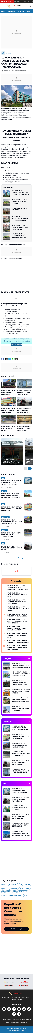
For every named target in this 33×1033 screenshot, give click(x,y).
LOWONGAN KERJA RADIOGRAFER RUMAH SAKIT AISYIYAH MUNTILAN (8, 392)
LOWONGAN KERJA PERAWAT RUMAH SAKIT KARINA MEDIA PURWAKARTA (8, 410)
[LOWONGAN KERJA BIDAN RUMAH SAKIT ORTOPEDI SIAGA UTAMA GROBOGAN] (28, 493)
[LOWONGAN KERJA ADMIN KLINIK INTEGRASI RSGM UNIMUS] (6, 709)
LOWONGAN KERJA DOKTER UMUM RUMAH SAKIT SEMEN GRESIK (20, 218)
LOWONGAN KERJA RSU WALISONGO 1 (20, 209)
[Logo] (16, 993)
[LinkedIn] (14, 1014)
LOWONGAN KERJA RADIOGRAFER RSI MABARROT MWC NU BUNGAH (19, 236)
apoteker (5, 517)
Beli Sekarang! (16, 929)
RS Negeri (21, 11)
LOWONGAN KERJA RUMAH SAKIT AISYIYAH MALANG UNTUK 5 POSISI (21, 834)
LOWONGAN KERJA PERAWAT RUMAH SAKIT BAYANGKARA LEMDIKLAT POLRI (21, 665)
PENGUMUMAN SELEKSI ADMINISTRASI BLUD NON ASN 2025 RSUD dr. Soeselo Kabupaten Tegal (21, 674)
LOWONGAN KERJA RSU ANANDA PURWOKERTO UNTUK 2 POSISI (20, 825)
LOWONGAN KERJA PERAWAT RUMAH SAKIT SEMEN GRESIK (20, 227)
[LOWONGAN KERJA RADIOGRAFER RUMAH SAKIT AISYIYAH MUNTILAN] (8, 383)
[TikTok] (29, 1009)
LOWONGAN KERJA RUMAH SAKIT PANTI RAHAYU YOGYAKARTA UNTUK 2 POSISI (11, 483)
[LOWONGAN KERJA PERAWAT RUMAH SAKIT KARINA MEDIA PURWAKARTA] (8, 401)
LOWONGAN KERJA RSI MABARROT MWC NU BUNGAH (20, 201)
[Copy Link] (16, 359)
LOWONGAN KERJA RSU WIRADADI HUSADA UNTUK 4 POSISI (20, 816)
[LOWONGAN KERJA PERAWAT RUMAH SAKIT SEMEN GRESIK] (6, 228)
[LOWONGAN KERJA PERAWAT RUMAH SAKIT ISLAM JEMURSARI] (24, 419)
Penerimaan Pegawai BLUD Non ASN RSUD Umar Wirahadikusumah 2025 (21, 700)
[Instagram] (14, 1009)
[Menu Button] (2, 6)
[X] (6, 359)
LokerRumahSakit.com (16, 1031)
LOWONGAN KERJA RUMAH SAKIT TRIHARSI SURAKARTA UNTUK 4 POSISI (17, 602)
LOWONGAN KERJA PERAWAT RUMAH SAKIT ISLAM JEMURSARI (24, 428)
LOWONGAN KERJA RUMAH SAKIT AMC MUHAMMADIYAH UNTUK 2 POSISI (17, 621)
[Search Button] (30, 6)
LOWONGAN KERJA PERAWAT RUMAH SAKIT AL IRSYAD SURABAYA (24, 392)
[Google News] (24, 1009)
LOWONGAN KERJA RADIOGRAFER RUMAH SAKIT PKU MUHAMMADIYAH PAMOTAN (19, 808)
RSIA (28, 11)
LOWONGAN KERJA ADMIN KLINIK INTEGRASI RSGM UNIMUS (20, 708)
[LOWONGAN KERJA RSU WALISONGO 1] (6, 210)
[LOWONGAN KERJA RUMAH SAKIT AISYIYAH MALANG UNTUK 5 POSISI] (6, 834)
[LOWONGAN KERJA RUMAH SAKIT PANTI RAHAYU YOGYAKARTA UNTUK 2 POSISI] (28, 480)
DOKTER (5, 530)
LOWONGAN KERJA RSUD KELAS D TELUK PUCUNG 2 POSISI (21, 691)
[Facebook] (2, 359)
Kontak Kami (17, 1019)
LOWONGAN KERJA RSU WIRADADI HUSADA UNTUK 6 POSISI (24, 410)
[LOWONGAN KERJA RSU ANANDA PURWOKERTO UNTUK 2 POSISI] (6, 826)
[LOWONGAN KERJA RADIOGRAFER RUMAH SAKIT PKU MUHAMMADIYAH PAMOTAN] (6, 808)
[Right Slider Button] (31, 11)
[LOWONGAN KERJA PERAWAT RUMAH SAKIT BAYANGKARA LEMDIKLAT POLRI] (6, 666)
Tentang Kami (6, 1019)
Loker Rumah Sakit (17, 1029)
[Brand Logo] (9, 982)
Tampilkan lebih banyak (17, 558)
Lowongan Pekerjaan (12, 1023)
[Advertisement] (16, 32)
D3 (3, 478)
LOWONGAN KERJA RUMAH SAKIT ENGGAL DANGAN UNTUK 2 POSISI (18, 609)
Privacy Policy (26, 1019)
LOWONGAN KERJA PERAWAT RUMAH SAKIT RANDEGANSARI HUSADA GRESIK (20, 193)
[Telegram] (9, 359)
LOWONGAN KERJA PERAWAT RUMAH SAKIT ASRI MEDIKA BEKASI (17, 635)
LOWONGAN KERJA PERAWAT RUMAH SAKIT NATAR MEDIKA (17, 615)
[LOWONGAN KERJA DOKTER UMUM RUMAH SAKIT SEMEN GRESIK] (6, 219)
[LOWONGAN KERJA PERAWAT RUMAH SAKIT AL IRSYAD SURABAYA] (24, 383)
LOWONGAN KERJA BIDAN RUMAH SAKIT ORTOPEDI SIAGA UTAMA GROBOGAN (10, 496)
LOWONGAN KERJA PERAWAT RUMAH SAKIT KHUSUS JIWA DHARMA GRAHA (17, 647)
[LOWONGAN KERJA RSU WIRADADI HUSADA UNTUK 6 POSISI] (24, 401)
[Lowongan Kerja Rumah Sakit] (16, 6)
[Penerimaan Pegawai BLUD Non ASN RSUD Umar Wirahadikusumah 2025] (6, 700)
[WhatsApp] (13, 359)
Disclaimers (23, 1023)
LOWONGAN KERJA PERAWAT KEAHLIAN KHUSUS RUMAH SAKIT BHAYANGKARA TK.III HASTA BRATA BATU (11, 461)
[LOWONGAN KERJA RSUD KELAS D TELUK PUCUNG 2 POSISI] (6, 692)
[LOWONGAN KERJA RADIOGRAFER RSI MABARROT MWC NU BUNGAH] (6, 236)
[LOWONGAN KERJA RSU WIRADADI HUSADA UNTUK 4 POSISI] (6, 817)
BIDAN (4, 491)
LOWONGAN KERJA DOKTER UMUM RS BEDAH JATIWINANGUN (8, 428)
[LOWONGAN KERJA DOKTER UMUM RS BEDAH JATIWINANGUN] (8, 419)
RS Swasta (11, 11)
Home (3, 11)
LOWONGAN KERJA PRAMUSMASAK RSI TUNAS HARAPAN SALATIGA (16, 628)
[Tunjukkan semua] (29, 658)
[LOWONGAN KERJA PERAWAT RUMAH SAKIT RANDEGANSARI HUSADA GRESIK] (6, 193)
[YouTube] (19, 1009)
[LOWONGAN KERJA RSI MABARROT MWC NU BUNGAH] (6, 202)
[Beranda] (3, 53)
